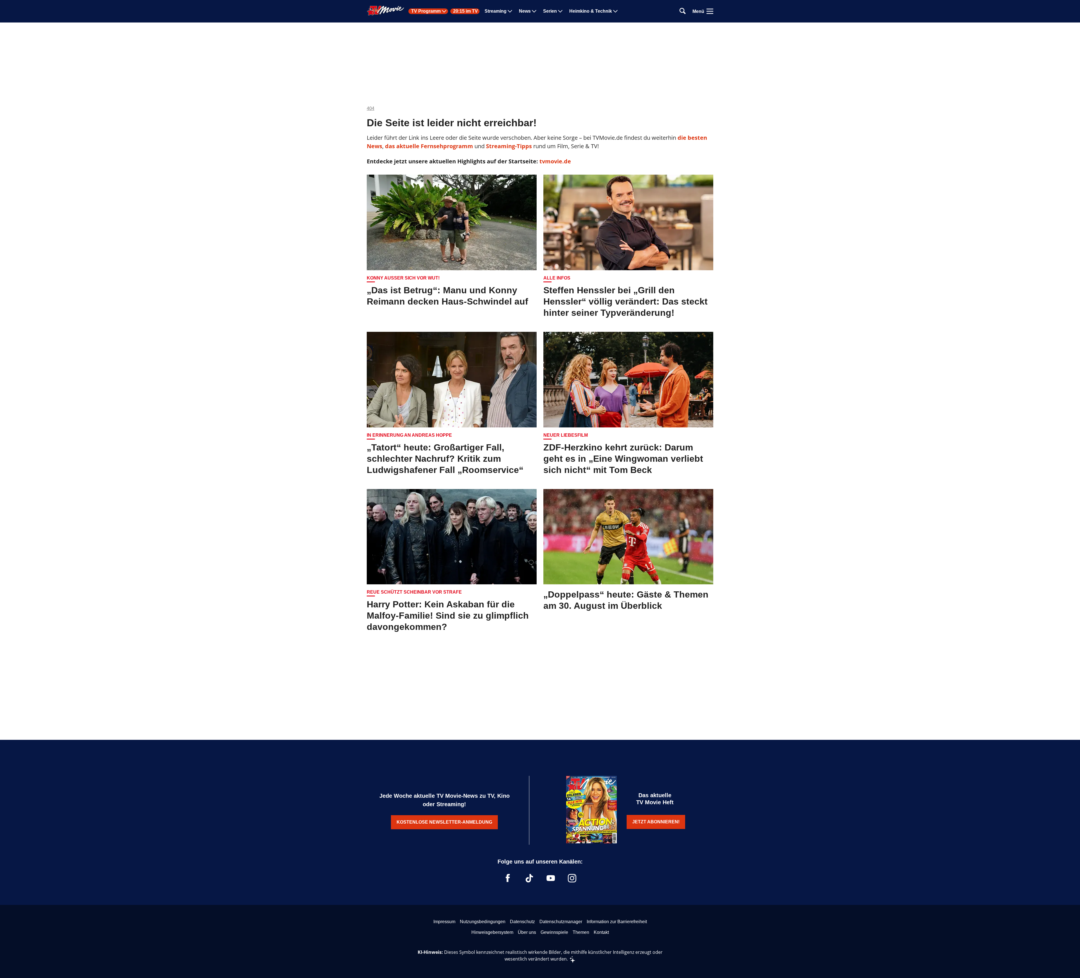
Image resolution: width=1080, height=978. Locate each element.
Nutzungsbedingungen (482, 921)
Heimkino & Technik (590, 11)
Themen (581, 932)
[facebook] (508, 878)
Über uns (527, 932)
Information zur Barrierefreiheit (617, 921)
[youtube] (550, 878)
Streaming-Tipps (509, 146)
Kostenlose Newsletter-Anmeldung (444, 822)
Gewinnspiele (554, 932)
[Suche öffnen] (683, 11)
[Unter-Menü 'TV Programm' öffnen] (444, 11)
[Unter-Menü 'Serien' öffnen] (560, 11)
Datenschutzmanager (560, 921)
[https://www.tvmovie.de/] (385, 11)
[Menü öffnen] (709, 11)
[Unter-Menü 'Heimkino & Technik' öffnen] (615, 11)
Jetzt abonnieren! (656, 821)
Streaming (496, 11)
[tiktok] (529, 878)
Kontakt (601, 932)
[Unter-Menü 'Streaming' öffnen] (510, 11)
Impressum (444, 921)
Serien (550, 11)
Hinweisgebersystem (492, 932)
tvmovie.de (555, 161)
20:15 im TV (465, 11)
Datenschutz (522, 921)
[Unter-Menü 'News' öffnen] (534, 11)
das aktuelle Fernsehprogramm (428, 146)
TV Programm (426, 11)
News (525, 11)
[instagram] (572, 878)
